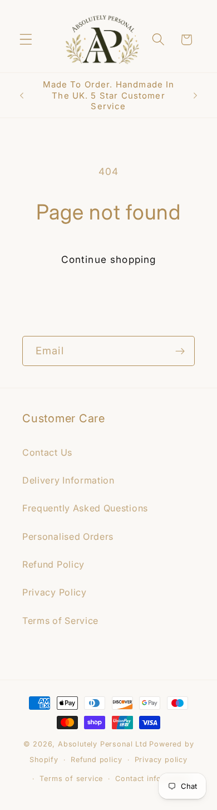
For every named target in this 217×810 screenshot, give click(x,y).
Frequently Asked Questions (85, 508)
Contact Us (47, 452)
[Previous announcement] (21, 95)
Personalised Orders (68, 536)
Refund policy (96, 759)
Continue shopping (108, 259)
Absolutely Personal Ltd (102, 744)
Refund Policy (53, 564)
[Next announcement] (195, 95)
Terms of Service (60, 620)
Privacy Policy (54, 592)
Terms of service (71, 778)
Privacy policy (161, 759)
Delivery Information (68, 480)
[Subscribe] (180, 351)
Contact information (152, 778)
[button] (26, 40)
